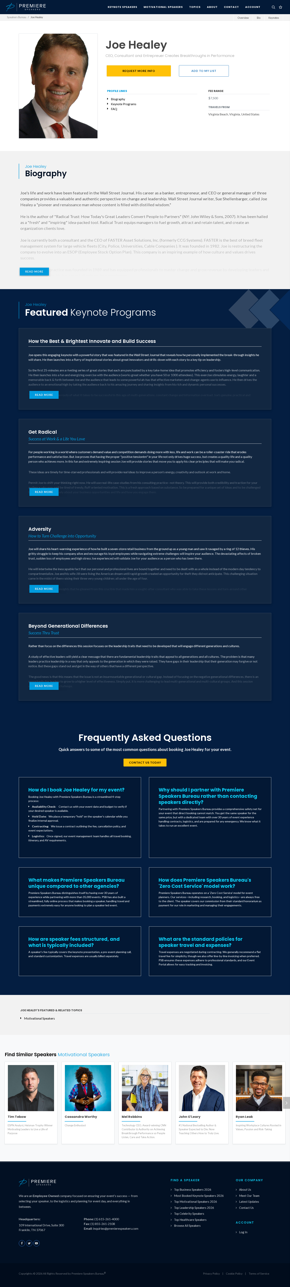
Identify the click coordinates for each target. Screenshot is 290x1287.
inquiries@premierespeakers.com (115, 1228)
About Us (245, 1189)
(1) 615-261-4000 (106, 1219)
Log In (243, 1232)
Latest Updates (249, 1201)
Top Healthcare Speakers (190, 1219)
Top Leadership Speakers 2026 (194, 1207)
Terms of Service (259, 1273)
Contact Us (246, 1207)
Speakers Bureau (16, 17)
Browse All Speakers (187, 1225)
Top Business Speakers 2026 (192, 1189)
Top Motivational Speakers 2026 (195, 1201)
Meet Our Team (249, 1195)
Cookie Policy (234, 1273)
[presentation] (286, 1103)
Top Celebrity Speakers (189, 1213)
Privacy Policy (211, 1273)
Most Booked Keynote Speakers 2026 (199, 1195)
